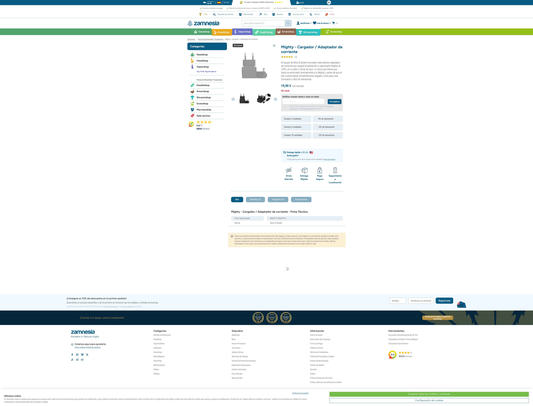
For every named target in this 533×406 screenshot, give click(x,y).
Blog (233, 339)
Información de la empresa (320, 339)
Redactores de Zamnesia (241, 365)
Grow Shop (158, 361)
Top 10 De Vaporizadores (206, 71)
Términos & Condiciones (319, 352)
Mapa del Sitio (237, 378)
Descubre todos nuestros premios (437, 318)
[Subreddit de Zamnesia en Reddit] (77, 359)
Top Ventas (236, 348)
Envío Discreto (237, 374)
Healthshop (203, 85)
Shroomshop (204, 97)
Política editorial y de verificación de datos (326, 382)
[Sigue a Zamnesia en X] (87, 354)
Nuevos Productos (239, 343)
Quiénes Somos (237, 352)
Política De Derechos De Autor (321, 378)
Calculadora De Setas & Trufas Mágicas (403, 339)
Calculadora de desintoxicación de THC (403, 335)
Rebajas (157, 374)
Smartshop (203, 91)
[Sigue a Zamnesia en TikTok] (72, 359)
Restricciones (301, 199)
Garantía (313, 369)
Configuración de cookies (429, 400)
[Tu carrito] (335, 23)
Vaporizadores (159, 343)
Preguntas (278, 199)
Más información (329, 159)
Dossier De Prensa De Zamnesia (244, 361)
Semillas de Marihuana (162, 335)
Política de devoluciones (319, 361)
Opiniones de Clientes (240, 356)
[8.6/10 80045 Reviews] (206, 122)
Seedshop (202, 54)
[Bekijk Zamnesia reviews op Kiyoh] (191, 124)
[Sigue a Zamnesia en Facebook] (72, 354)
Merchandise (204, 109)
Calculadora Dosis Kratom (398, 343)
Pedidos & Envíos (316, 348)
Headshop (202, 60)
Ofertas (156, 369)
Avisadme (335, 101)
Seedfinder (236, 335)
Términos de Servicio (307, 109)
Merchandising (159, 365)
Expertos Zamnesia (239, 369)
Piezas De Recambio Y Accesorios (209, 80)
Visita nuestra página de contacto (87, 347)
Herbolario (157, 348)
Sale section (203, 115)
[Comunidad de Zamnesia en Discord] (82, 359)
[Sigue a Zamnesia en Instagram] (77, 354)
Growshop (202, 103)
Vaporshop (203, 66)
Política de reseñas (317, 365)
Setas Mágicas (159, 356)
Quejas (312, 374)
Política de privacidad (300, 393)
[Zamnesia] (212, 23)
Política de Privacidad (110, 306)
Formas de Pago (316, 343)
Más (237, 199)
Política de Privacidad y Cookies (322, 356)
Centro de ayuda (316, 335)
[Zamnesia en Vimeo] (82, 354)
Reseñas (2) (255, 199)
